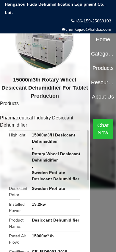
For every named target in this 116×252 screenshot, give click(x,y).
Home (103, 39)
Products (9, 103)
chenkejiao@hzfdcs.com (88, 29)
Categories (103, 54)
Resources (103, 82)
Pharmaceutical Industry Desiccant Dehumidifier (36, 121)
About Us (103, 97)
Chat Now (103, 129)
